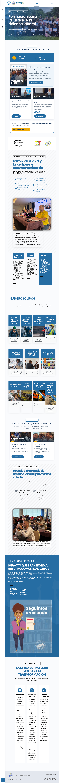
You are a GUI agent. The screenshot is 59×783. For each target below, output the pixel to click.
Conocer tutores (39, 116)
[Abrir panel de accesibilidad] (3, 780)
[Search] (47, 3)
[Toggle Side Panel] (2, 10)
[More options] (40, 3)
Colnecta (30, 780)
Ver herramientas (17, 456)
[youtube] (55, 779)
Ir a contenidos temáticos (20, 129)
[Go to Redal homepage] (15, 3)
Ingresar (53, 3)
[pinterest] (50, 779)
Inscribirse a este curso (39, 404)
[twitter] (53, 779)
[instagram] (47, 779)
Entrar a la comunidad (35, 82)
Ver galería (38, 456)
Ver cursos (15, 116)
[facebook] (45, 779)
